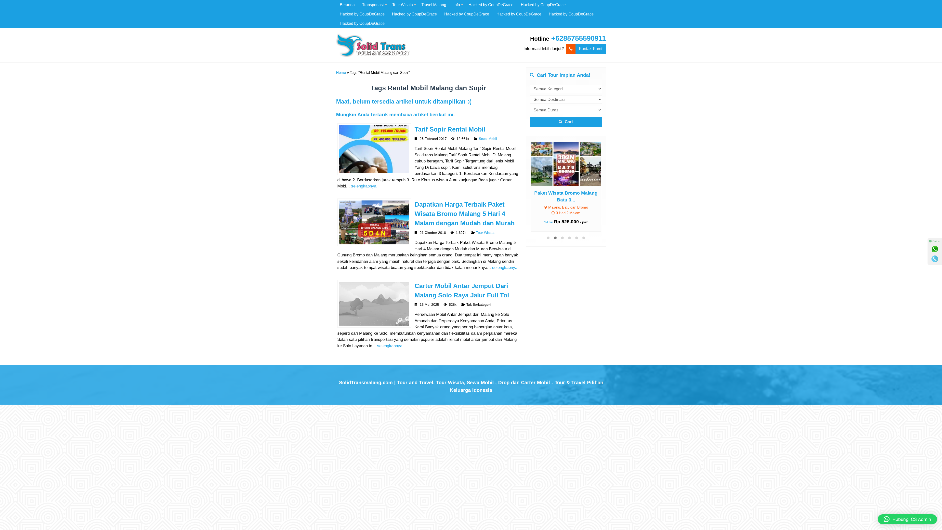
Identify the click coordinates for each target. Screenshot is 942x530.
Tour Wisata (402, 4)
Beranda (347, 4)
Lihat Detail (570, 163)
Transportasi (373, 4)
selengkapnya (363, 186)
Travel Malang (433, 4)
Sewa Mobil (488, 139)
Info (457, 4)
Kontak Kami (590, 48)
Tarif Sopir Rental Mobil (450, 129)
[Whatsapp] (935, 249)
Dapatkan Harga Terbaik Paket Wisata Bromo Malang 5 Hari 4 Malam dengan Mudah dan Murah (465, 214)
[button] (907, 519)
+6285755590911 (578, 38)
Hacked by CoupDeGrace (491, 4)
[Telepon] (935, 259)
